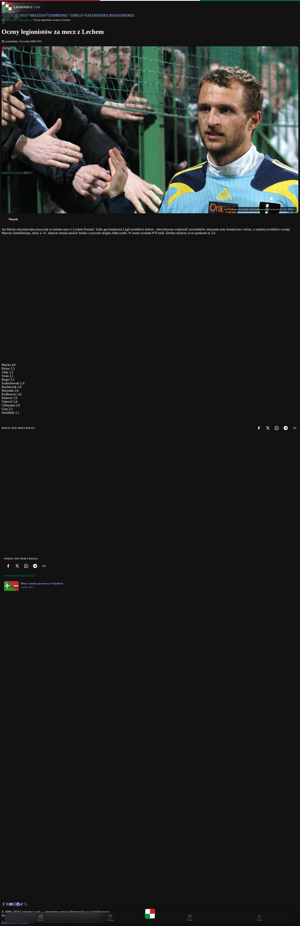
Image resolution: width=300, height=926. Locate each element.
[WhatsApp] (276, 428)
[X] (267, 428)
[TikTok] (22, 905)
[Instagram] (14, 905)
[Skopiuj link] (294, 428)
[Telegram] (285, 428)
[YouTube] (11, 905)
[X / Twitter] (7, 905)
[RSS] (25, 905)
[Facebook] (258, 428)
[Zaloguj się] (3, 23)
